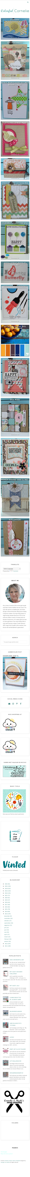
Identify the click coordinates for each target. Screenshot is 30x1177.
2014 (6, 911)
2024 (6, 888)
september (7, 923)
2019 (6, 900)
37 (18, 258)
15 (18, 554)
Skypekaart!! (15, 43)
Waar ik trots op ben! (7, 1153)
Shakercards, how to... (11, 656)
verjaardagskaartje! (16, 1073)
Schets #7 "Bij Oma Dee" (15, 440)
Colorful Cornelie (8, 1160)
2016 (6, 907)
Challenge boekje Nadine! (15, 264)
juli (5, 927)
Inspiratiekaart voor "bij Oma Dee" (15, 360)
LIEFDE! (12, 1037)
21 (18, 178)
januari (6, 941)
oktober (6, 920)
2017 (6, 904)
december (7, 916)
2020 (6, 897)
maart (6, 936)
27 (18, 321)
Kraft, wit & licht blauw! (18, 1049)
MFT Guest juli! (14, 985)
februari (6, 939)
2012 (6, 943)
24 (18, 38)
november (7, 918)
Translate (15, 571)
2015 (6, 909)
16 (18, 394)
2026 (6, 884)
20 (18, 474)
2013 (6, 913)
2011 (6, 946)
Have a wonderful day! (17, 960)
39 (18, 118)
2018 (6, 902)
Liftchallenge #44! (15, 123)
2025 (6, 886)
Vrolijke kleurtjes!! (15, 286)
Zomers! (15, 20)
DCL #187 (15, 400)
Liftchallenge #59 (15, 1061)
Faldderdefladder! (16, 1011)
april (5, 934)
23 (18, 78)
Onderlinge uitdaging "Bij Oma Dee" (15, 184)
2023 (6, 891)
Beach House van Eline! (15, 480)
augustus (7, 925)
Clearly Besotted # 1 (15, 223)
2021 (6, 895)
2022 (6, 893)
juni (5, 930)
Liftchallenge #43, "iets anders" (15, 327)
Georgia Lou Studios (5, 1162)
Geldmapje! (15, 160)
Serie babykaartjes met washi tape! (15, 84)
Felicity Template (16, 1160)
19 (18, 434)
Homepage (4, 1152)
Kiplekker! (15, 520)
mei (5, 932)
